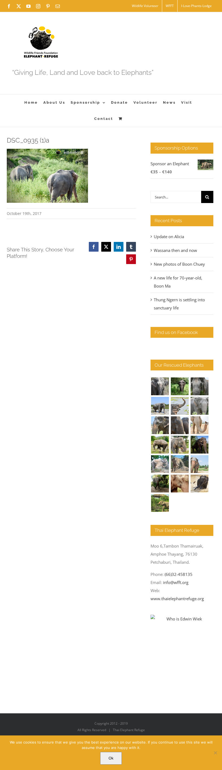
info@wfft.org (175, 582)
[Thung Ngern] (179, 386)
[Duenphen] (160, 483)
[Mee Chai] (160, 425)
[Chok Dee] (179, 464)
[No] (215, 752)
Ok (111, 758)
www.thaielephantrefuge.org (177, 598)
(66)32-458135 (178, 574)
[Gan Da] (199, 406)
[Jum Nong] (179, 444)
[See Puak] (179, 483)
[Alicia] (179, 406)
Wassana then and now (175, 250)
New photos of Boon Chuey (179, 264)
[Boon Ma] (199, 386)
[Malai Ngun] (199, 444)
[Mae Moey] (160, 386)
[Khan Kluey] (199, 483)
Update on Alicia (169, 236)
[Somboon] (160, 503)
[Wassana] (160, 464)
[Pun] (199, 464)
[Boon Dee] (160, 444)
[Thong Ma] (179, 425)
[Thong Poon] (199, 425)
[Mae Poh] (160, 406)
